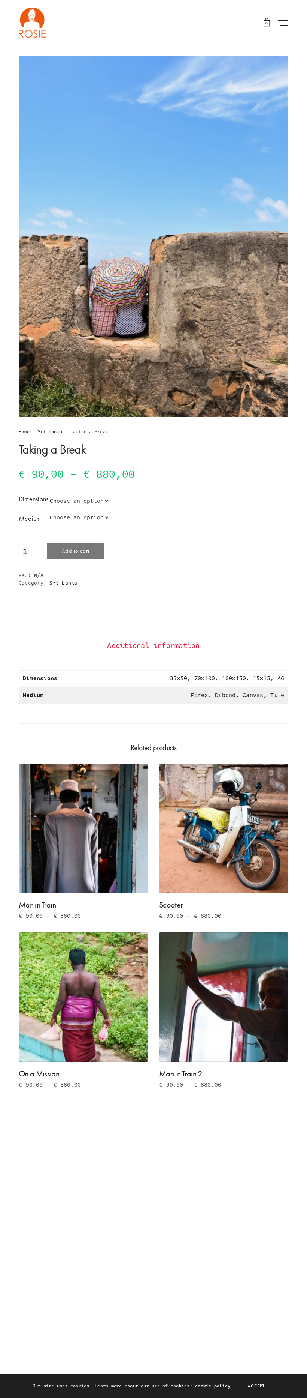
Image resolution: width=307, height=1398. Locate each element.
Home (24, 431)
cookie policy (212, 1386)
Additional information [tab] (153, 645)
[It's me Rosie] (32, 23)
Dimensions (33, 499)
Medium (30, 518)
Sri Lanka (50, 431)
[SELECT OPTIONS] (31, 880)
